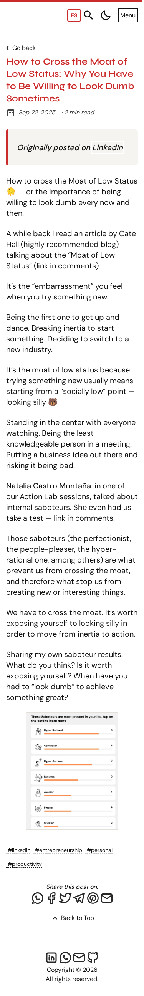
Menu (128, 15)
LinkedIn (107, 147)
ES (74, 15)
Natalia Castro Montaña (48, 486)
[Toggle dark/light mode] (105, 15)
